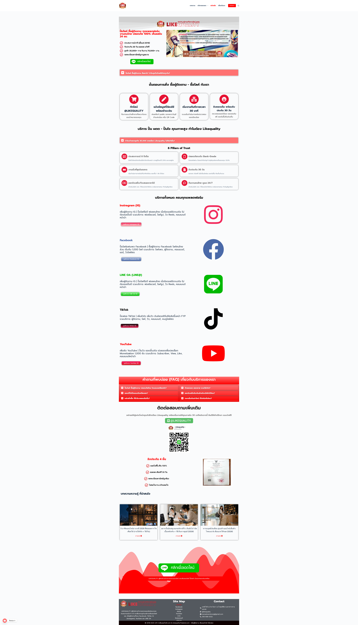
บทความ (192, 5)
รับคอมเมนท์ (179, 618)
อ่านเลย (137, 536)
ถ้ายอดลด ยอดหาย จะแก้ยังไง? (197, 388)
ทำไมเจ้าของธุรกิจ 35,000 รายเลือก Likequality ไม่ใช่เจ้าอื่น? (150, 140)
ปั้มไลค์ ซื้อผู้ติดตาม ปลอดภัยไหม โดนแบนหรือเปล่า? (146, 388)
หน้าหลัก (213, 5)
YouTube (179, 614)
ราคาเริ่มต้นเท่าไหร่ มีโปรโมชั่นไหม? (198, 398)
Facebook (178, 607)
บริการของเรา (202, 5)
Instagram (179, 609)
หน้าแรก (179, 605)
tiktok (179, 611)
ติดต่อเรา (232, 6)
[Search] (238, 5)
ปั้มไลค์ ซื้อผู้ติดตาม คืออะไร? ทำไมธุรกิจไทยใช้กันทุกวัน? (148, 73)
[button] (208, 5)
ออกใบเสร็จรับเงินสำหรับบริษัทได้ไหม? (200, 393)
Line (178, 616)
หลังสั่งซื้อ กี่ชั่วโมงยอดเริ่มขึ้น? (137, 398)
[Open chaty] (5, 621)
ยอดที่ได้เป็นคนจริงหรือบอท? (136, 393)
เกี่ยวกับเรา (221, 5)
